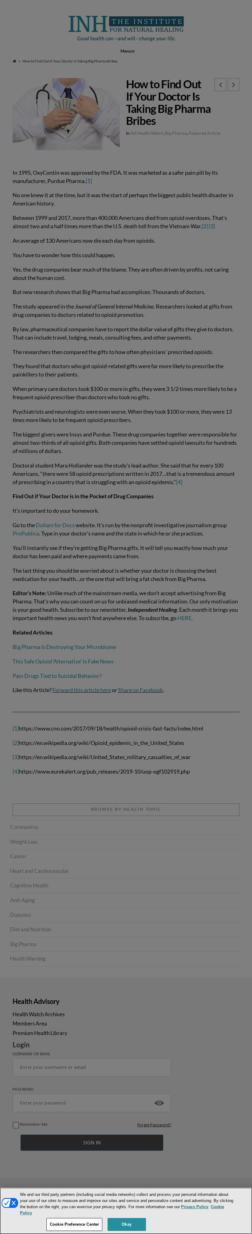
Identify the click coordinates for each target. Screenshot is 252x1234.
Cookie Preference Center (74, 1224)
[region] (126, 1211)
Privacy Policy (194, 1206)
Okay (127, 1224)
